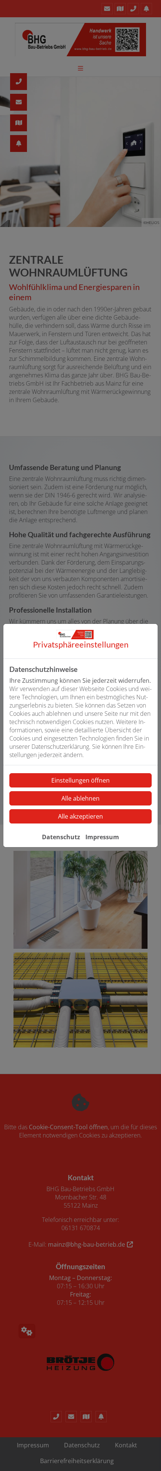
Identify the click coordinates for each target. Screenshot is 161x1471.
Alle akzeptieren (80, 816)
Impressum (102, 837)
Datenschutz (61, 837)
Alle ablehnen (80, 798)
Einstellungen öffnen (80, 780)
